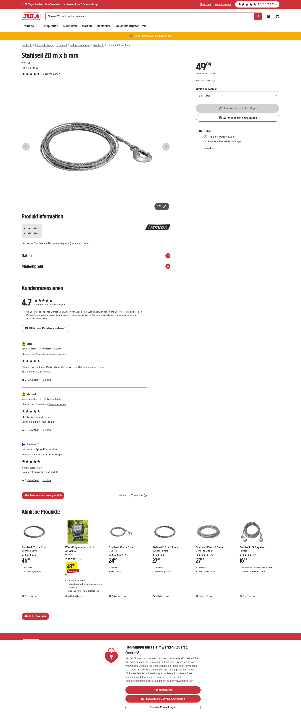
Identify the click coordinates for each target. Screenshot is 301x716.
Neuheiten (70, 26)
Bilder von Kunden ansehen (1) (47, 328)
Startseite (27, 45)
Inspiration (51, 26)
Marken (87, 26)
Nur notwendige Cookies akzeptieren (163, 698)
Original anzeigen (57, 354)
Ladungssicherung (80, 45)
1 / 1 (159, 206)
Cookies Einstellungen (163, 707)
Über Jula (205, 4)
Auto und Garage (44, 45)
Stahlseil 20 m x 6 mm (119, 45)
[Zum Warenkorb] (277, 16)
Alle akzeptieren (163, 690)
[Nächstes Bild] (166, 147)
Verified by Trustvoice (131, 495)
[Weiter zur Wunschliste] (268, 16)
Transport (61, 45)
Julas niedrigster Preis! (132, 26)
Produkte (28, 26)
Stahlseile (98, 45)
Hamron (26, 62)
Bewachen (209, 148)
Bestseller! (104, 26)
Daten (27, 256)
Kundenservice (223, 4)
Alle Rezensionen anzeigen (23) (43, 495)
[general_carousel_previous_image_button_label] (26, 147)
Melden (46, 379)
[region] (150, 678)
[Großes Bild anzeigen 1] (96, 146)
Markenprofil (32, 266)
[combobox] (153, 16)
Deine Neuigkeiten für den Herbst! (152, 35)
